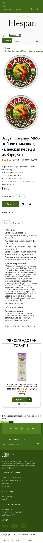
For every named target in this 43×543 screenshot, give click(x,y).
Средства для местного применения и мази (21, 417)
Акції (4, 499)
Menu (8, 40)
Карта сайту (8, 515)
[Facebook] (11, 428)
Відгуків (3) (18, 223)
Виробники (8, 496)
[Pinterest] (28, 428)
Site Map (27, 540)
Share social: (8, 212)
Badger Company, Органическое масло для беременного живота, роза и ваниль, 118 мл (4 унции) (22, 386)
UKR (4, 3)
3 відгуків (14, 159)
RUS (4, 6)
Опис (6, 223)
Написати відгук (29, 159)
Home (7, 48)
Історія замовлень (12, 480)
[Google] (22, 428)
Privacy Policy (11, 540)
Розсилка (7, 486)
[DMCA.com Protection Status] (7, 421)
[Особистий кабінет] (32, 9)
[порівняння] (24, 404)
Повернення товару (12, 512)
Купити (10, 204)
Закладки (7, 483)
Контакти (7, 509)
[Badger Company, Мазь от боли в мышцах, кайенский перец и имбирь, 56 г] (21, 113)
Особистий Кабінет (12, 477)
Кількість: (7, 196)
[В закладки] (19, 404)
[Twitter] (16, 428)
